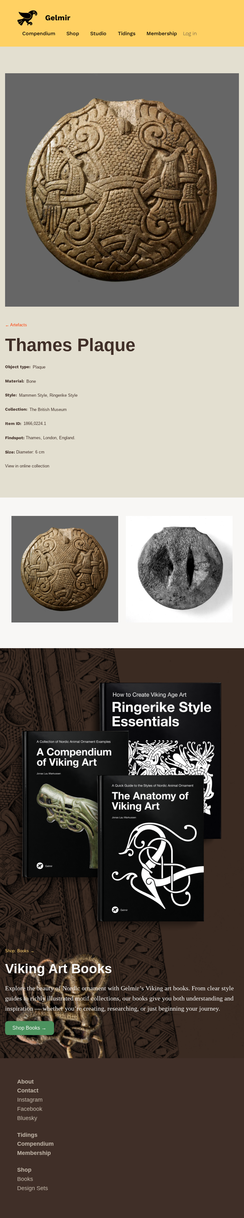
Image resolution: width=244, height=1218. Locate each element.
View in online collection (27, 466)
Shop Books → (29, 1028)
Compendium (35, 1144)
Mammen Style (33, 395)
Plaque (39, 367)
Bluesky (27, 1118)
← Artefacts (16, 324)
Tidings (27, 1135)
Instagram (30, 1100)
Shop (24, 1170)
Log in (190, 33)
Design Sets (32, 1188)
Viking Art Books (58, 968)
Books (25, 1179)
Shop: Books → (19, 950)
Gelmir (57, 17)
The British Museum (48, 409)
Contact (27, 1090)
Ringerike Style (64, 395)
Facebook (29, 1109)
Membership (34, 1153)
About (25, 1081)
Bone (31, 381)
